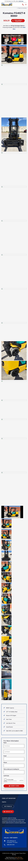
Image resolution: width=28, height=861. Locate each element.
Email (5, 756)
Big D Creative (20, 858)
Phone (5, 762)
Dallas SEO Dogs (18, 857)
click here (21, 1)
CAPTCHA (6, 775)
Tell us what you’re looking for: (11, 769)
